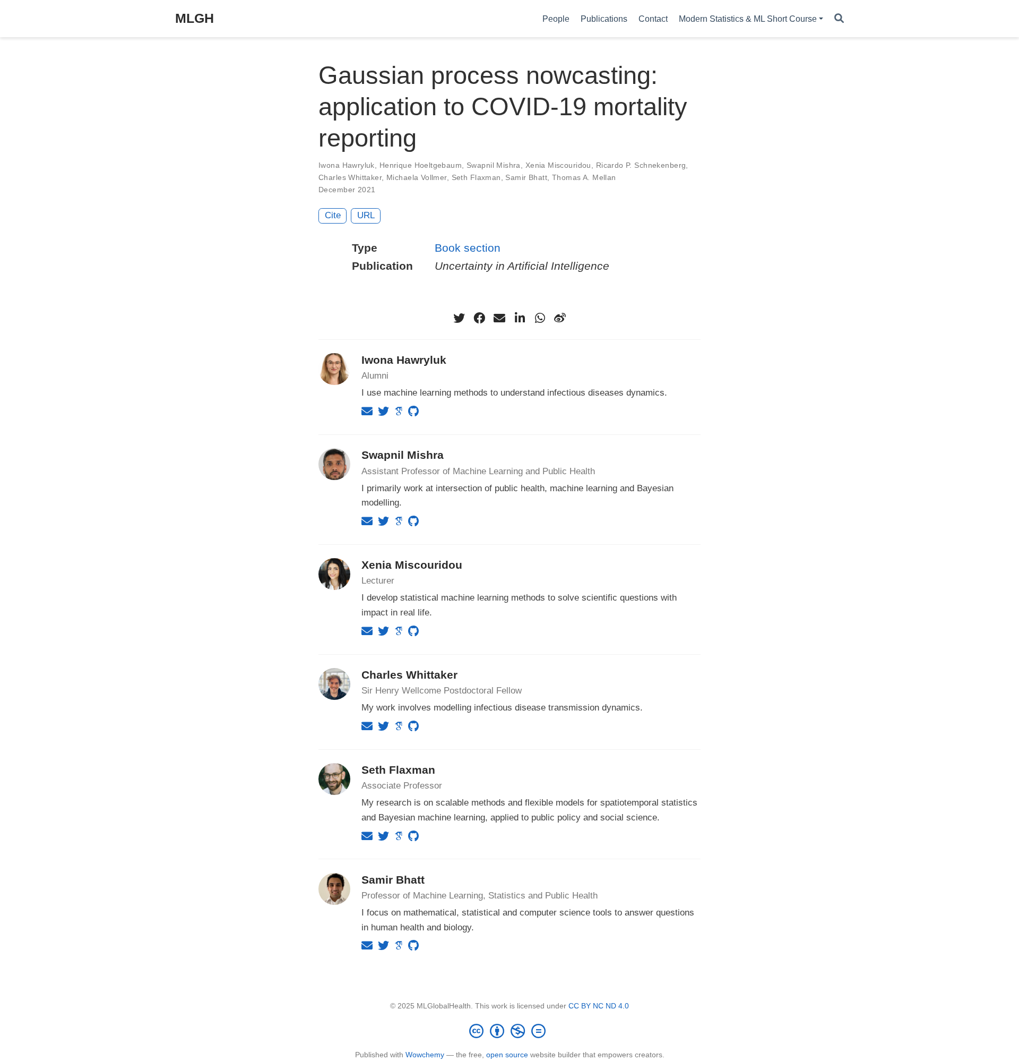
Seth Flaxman (476, 177)
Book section (467, 248)
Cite (333, 215)
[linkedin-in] (520, 318)
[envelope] (499, 318)
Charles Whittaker (350, 177)
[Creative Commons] (509, 1031)
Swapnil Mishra (494, 165)
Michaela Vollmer (416, 177)
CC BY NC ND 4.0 (598, 1006)
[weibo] (560, 318)
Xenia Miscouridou (558, 165)
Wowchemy (424, 1054)
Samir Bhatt (526, 177)
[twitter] (459, 318)
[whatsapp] (540, 318)
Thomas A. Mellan (584, 177)
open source (507, 1054)
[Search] (839, 19)
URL (366, 215)
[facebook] (479, 318)
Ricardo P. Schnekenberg (641, 165)
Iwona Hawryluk (346, 165)
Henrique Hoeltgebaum (420, 165)
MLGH (194, 18)
